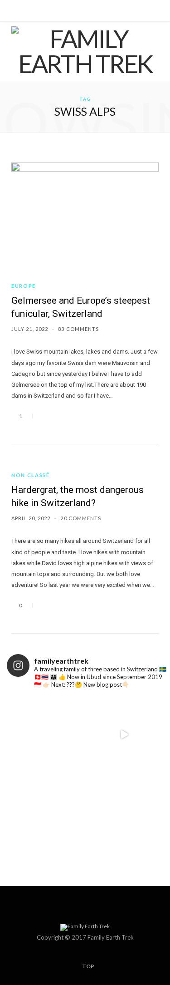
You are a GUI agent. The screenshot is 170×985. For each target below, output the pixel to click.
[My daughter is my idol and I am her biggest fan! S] (124, 813)
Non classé (30, 475)
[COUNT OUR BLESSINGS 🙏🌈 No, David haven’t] (46, 813)
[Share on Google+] (67, 416)
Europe (23, 286)
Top (87, 966)
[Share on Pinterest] (78, 416)
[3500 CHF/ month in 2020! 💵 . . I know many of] (46, 735)
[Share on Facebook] (45, 416)
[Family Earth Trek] (85, 51)
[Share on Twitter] (56, 416)
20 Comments (80, 518)
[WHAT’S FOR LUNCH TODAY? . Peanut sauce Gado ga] (124, 735)
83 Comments (78, 329)
